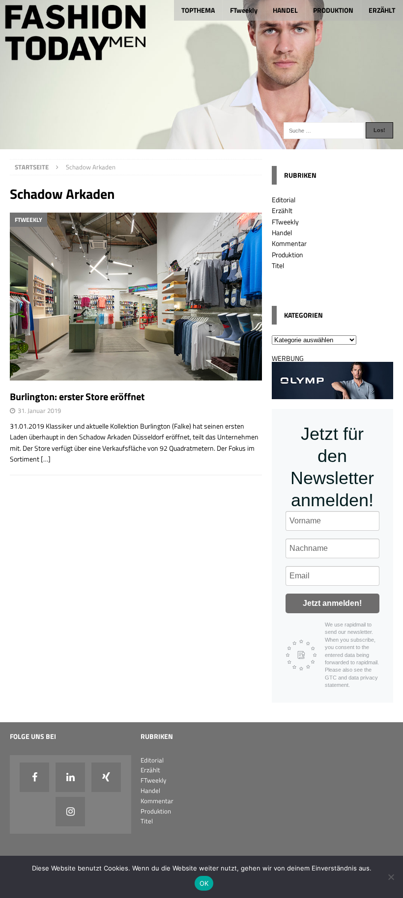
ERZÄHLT (382, 10)
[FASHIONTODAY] (201, 143)
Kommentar (289, 243)
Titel (278, 265)
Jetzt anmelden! (332, 603)
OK (204, 883)
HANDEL (285, 10)
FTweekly (244, 10)
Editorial (283, 199)
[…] (46, 459)
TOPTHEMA (198, 10)
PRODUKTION (333, 10)
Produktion (287, 254)
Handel (282, 232)
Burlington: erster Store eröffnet (77, 396)
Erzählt (282, 210)
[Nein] (391, 877)
